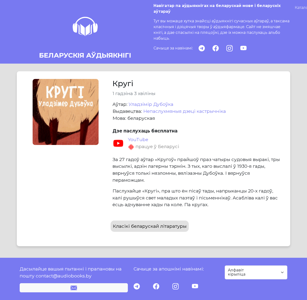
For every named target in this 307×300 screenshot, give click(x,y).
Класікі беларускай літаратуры (150, 226)
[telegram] (202, 48)
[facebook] (216, 48)
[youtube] (243, 48)
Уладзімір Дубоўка (151, 104)
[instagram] (229, 48)
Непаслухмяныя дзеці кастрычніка (184, 111)
